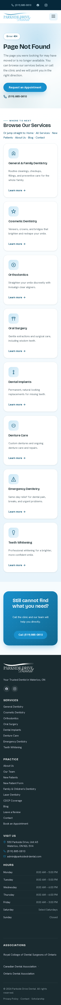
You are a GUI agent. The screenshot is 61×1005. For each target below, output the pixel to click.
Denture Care (11, 735)
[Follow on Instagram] (15, 689)
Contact (40, 137)
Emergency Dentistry (15, 741)
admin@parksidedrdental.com (24, 856)
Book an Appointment (15, 823)
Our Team (9, 771)
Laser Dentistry (11, 794)
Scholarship (38, 998)
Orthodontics (10, 718)
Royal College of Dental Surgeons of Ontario (29, 954)
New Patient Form (13, 783)
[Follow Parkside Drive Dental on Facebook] (38, 5)
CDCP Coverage (12, 800)
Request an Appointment (25, 87)
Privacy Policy (10, 998)
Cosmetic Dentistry (14, 712)
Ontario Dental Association (18, 973)
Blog (30, 137)
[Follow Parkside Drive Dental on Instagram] (46, 5)
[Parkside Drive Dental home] (16, 17)
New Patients (10, 777)
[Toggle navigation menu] (53, 16)
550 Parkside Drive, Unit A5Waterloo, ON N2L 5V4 (22, 844)
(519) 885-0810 (23, 5)
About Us (20, 137)
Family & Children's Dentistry (19, 789)
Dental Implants (12, 730)
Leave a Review (12, 812)
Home (30, 133)
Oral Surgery (10, 724)
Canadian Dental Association (19, 966)
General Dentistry (13, 706)
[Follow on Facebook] (6, 689)
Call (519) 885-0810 (30, 634)
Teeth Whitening (12, 747)
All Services (43, 133)
